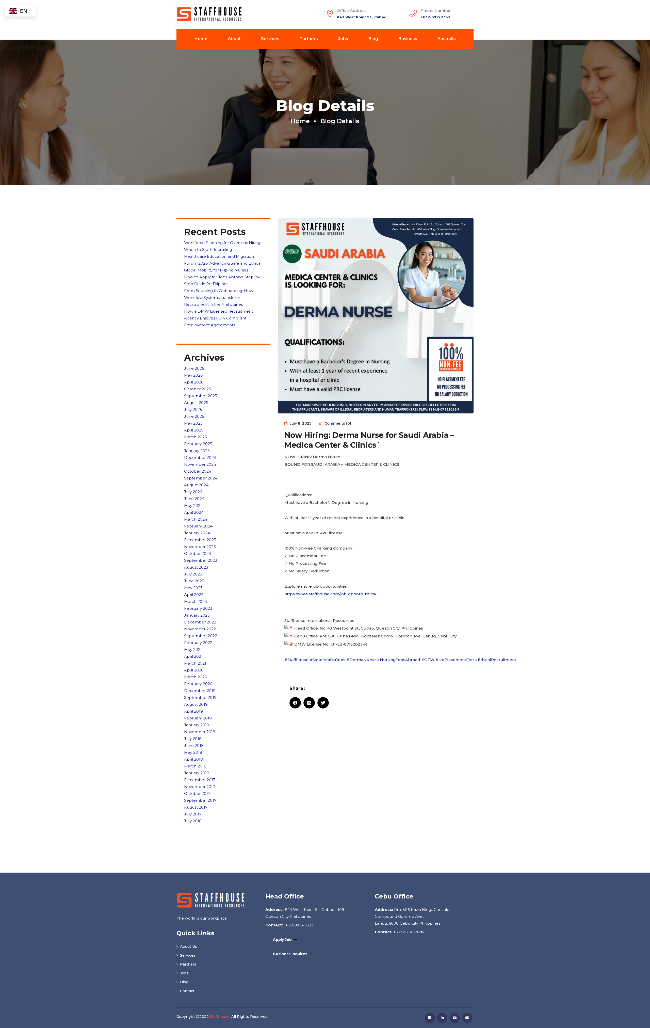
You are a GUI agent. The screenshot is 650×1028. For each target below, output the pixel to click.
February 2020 (198, 683)
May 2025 (193, 423)
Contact (186, 991)
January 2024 (197, 533)
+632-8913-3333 (298, 925)
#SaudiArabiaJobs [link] (327, 659)
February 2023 (198, 608)
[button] (295, 703)
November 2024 (200, 464)
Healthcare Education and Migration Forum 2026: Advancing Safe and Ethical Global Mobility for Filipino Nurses (223, 263)
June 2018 (194, 745)
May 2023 (193, 587)
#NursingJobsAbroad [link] (398, 659)
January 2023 (197, 615)
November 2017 (199, 786)
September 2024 (200, 478)
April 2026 (193, 382)
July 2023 (193, 574)
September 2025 (200, 395)
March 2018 (195, 766)
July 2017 (192, 814)
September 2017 (200, 800)
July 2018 (193, 738)
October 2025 (197, 389)
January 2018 (196, 772)
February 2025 (198, 443)
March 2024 (195, 519)
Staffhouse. (220, 1016)
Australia (446, 38)
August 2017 (195, 807)
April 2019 (193, 711)
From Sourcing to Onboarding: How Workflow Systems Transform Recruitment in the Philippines (218, 297)
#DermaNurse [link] (361, 659)
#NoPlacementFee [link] (454, 659)
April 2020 (194, 670)
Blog (373, 38)
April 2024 (194, 512)
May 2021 (193, 649)
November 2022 (200, 629)
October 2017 (197, 793)
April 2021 (193, 656)
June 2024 (194, 498)
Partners (309, 38)
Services (270, 38)
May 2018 (193, 752)
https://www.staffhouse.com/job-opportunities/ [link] (330, 593)
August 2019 (196, 704)
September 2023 (200, 560)
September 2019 (200, 697)
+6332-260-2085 (408, 932)
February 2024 (198, 526)
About (234, 38)
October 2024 (197, 471)
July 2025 (193, 409)
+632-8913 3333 (435, 17)
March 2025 (195, 437)
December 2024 (200, 457)
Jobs (343, 38)
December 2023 (200, 539)
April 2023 (193, 594)
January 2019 (196, 724)
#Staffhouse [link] (296, 659)
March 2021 (195, 663)
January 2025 (197, 450)
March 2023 (195, 601)
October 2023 (197, 553)
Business (407, 38)
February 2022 (198, 642)
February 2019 (198, 718)
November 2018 (199, 731)
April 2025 (193, 430)
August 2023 (196, 567)
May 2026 (193, 375)
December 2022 (200, 622)
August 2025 (196, 402)
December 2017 (199, 779)
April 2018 (193, 759)
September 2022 (200, 635)
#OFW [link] (427, 659)
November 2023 (200, 546)
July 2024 (193, 491)
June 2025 (194, 416)
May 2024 (193, 505)
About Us (188, 946)
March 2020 (195, 676)
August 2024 (196, 485)
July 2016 (192, 820)
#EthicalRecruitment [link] (495, 659)
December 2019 (200, 690)
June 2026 (194, 368)
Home (200, 38)
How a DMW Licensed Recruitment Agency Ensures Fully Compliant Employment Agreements (218, 318)
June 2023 (194, 581)
